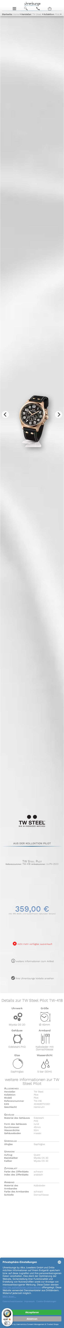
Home (10, 14)
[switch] (7, 1323)
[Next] (58, 414)
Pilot (51, 14)
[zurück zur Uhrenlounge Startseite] (32, 3)
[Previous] (5, 414)
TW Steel (31, 14)
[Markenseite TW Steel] (32, 827)
